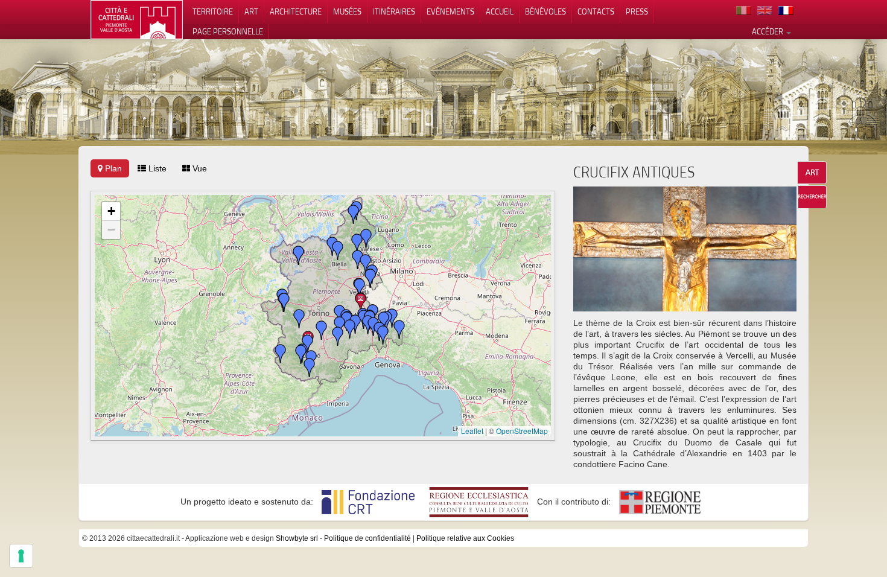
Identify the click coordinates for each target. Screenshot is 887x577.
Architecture (296, 11)
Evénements (450, 11)
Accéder (768, 31)
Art (251, 11)
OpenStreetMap (522, 431)
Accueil (499, 11)
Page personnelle (227, 31)
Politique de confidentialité (367, 538)
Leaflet (472, 431)
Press (637, 11)
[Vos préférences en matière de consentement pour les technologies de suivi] (21, 555)
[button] (360, 302)
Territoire (212, 11)
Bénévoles (545, 11)
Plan (112, 168)
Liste (156, 168)
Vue (198, 168)
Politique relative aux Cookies (465, 538)
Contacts (595, 11)
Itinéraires (394, 11)
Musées (347, 11)
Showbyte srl (297, 538)
